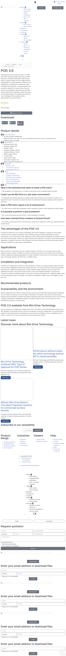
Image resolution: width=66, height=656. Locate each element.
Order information (9, 134)
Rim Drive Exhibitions (36, 509)
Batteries (23, 28)
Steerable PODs (34, 478)
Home (7, 64)
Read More (5, 377)
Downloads (7, 163)
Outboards (27, 15)
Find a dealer (28, 40)
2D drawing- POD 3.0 (12, 167)
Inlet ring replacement (12, 179)
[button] (35, 2)
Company (23, 42)
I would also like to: (7, 542)
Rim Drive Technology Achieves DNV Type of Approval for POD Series (14, 364)
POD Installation (11, 173)
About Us (26, 46)
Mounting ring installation (13, 177)
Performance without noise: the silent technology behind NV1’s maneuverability (48, 354)
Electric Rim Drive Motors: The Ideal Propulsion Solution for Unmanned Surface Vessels (16, 406)
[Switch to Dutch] (28, 58)
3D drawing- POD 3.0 (12, 169)
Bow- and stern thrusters (27, 19)
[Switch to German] (36, 517)
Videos (6, 171)
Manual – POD (10, 165)
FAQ (5, 185)
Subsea (23, 22)
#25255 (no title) (35, 505)
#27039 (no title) (35, 499)
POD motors (27, 9)
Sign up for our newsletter (10, 576)
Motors (23, 7)
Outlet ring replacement (13, 181)
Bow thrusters (28, 26)
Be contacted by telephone (10, 546)
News (25, 44)
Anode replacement (12, 183)
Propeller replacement (12, 175)
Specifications (8, 142)
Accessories (24, 30)
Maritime (14, 64)
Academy (23, 32)
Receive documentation (9, 544)
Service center (34, 511)
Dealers (23, 34)
